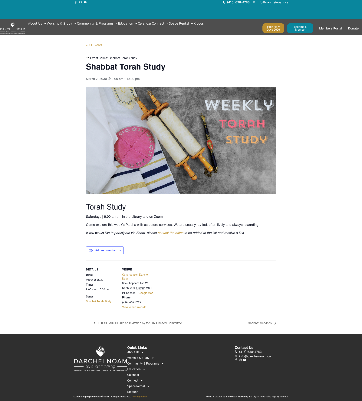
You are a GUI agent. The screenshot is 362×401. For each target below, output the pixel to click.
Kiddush (200, 23)
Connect (158, 23)
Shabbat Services (260, 323)
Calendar (144, 23)
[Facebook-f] (76, 2)
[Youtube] (85, 2)
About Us (35, 23)
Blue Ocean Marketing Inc (239, 396)
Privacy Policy (140, 396)
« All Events (94, 45)
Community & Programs (95, 23)
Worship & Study (59, 23)
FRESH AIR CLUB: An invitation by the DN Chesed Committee (139, 323)
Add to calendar (105, 250)
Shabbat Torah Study (98, 301)
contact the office (170, 232)
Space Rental (179, 23)
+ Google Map (144, 293)
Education (125, 23)
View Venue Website (134, 307)
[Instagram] (80, 2)
